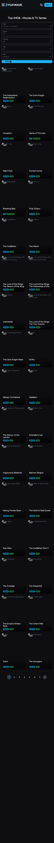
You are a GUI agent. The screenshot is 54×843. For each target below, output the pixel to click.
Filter (7, 61)
